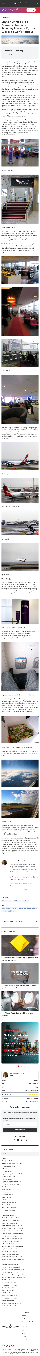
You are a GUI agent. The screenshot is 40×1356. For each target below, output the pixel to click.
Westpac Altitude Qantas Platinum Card (12, 1228)
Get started (20, 1130)
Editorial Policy (25, 1327)
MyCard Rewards (6, 1197)
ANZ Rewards (5, 1192)
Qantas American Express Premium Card (13, 1233)
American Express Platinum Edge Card (12, 1274)
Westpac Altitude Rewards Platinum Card (13, 1306)
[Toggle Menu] (3, 2)
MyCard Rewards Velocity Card (10, 1254)
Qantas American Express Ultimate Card (13, 1231)
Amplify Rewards (6, 1189)
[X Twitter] (26, 1140)
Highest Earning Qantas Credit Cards (12, 1163)
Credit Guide (25, 1336)
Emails (23, 1318)
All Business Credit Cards (8, 1210)
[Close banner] (37, 10)
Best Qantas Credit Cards (9, 1161)
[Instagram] (6, 1346)
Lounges (17, 901)
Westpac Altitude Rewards (9, 1202)
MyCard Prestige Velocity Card (10, 1249)
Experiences (6, 901)
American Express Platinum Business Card (13, 1269)
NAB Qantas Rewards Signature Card (12, 1236)
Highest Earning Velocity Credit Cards (12, 1174)
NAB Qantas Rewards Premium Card (12, 1238)
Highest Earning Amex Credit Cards (11, 1181)
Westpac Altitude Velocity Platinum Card (13, 1259)
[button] (19, 1066)
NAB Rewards (5, 1200)
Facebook (30, 884)
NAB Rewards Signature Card (10, 1295)
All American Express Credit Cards (11, 1184)
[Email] (14, 1140)
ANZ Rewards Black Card (9, 1282)
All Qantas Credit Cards (8, 1166)
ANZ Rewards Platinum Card (9, 1285)
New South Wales (9, 908)
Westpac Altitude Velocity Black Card (12, 1256)
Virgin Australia (6, 627)
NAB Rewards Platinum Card (9, 1298)
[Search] (36, 3)
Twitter (12, 886)
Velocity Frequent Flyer (27, 908)
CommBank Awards (7, 1194)
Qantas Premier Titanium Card (10, 1220)
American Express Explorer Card (10, 1272)
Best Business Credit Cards (9, 1207)
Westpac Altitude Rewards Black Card (12, 1303)
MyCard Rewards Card (8, 1290)
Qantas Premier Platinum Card (10, 1218)
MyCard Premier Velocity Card (10, 1251)
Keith (4, 867)
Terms (23, 1333)
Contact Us (25, 1339)
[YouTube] (12, 1346)
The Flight (9, 54)
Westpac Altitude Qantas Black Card (12, 1225)
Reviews (6, 17)
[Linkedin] (22, 1140)
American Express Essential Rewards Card (13, 1277)
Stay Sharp (31, 10)
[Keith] (4, 862)
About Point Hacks (27, 1312)
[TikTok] (9, 1346)
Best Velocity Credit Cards (9, 1171)
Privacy (23, 1330)
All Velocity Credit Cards (8, 1176)
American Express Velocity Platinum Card (13, 1246)
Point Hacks (22, 864)
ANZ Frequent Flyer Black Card (10, 1241)
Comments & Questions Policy (28, 1322)
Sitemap (24, 1315)
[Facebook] (18, 1140)
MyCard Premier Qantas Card (10, 1223)
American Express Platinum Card (11, 1267)
